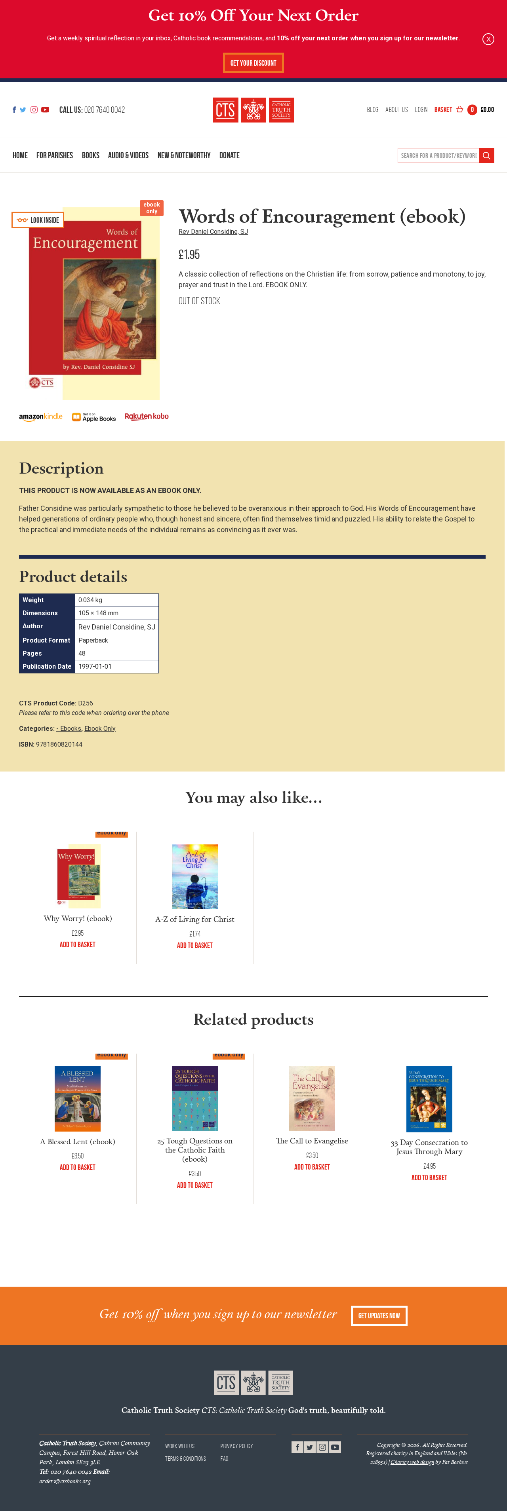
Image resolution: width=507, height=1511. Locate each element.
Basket (464, 110)
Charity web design (412, 1462)
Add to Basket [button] (312, 1167)
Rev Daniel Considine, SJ (213, 231)
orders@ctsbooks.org (74, 1476)
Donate (229, 155)
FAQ (225, 1458)
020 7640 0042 (92, 109)
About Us (396, 110)
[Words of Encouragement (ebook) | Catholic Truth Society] (253, 109)
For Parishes (54, 155)
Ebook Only (100, 728)
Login (421, 110)
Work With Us (179, 1446)
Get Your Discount (253, 63)
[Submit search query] (486, 155)
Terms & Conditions (185, 1458)
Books (90, 155)
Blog (373, 110)
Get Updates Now (379, 1316)
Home (20, 155)
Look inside (44, 220)
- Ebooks (68, 728)
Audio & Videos (128, 155)
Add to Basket (77, 944)
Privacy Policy (237, 1446)
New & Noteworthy (184, 155)
